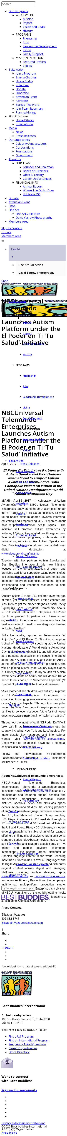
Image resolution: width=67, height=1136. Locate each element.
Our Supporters (19, 140)
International (24, 124)
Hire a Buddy (24, 81)
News (19, 132)
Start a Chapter (26, 77)
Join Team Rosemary (29, 108)
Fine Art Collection (28, 214)
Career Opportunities (37, 179)
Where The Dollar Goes (38, 190)
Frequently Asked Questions (27, 1044)
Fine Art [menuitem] (15, 253)
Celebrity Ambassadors (31, 144)
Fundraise (22, 93)
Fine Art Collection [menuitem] (30, 265)
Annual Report (32, 186)
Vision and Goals (34, 27)
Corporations (25, 147)
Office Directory (33, 175)
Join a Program (26, 73)
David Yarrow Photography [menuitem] (36, 273)
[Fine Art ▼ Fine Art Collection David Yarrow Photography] (33, 240)
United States (25, 120)
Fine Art (14, 210)
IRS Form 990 (31, 194)
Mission (28, 19)
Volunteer (22, 85)
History (28, 31)
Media (13, 128)
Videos (27, 66)
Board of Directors (35, 171)
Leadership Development (40, 46)
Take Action (16, 70)
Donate (21, 89)
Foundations (24, 151)
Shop (12, 206)
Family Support (33, 54)
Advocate (22, 101)
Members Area (18, 221)
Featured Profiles (34, 62)
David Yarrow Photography (34, 218)
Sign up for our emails (19, 1090)
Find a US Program (21, 1036)
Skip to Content (11, 228)
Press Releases (26, 136)
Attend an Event (26, 97)
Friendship (30, 38)
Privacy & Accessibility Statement (23, 1123)
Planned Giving (26, 112)
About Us (15, 159)
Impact (27, 23)
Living (27, 50)
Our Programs (18, 11)
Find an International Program (29, 1040)
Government (24, 155)
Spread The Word (27, 105)
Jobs (26, 42)
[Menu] (2, 241)
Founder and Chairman (38, 167)
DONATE (7, 948)
